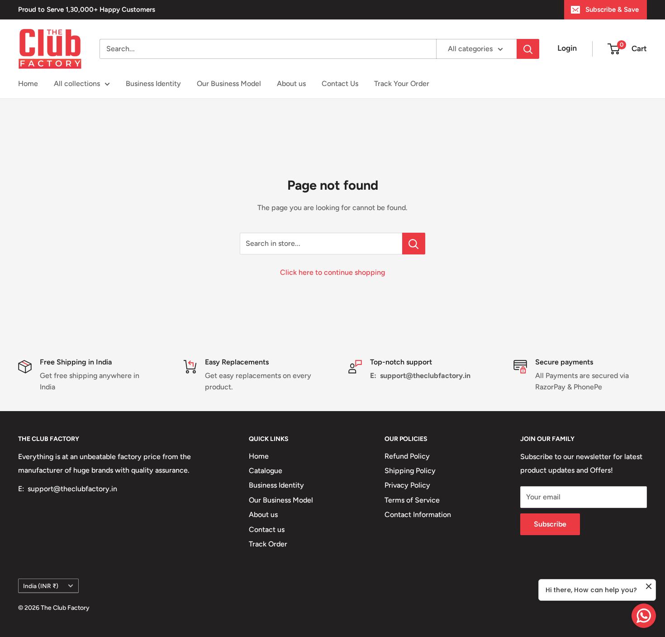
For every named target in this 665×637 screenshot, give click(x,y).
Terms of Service (412, 500)
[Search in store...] (413, 243)
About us (291, 83)
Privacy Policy (407, 485)
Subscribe (550, 524)
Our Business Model (229, 83)
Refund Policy (407, 456)
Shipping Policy (410, 470)
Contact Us (340, 83)
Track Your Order (401, 83)
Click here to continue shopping (332, 272)
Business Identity (153, 83)
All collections (77, 83)
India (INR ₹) (40, 585)
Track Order (268, 544)
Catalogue (265, 470)
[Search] (528, 49)
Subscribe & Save (612, 9)
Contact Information (418, 514)
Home (28, 83)
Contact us (267, 529)
